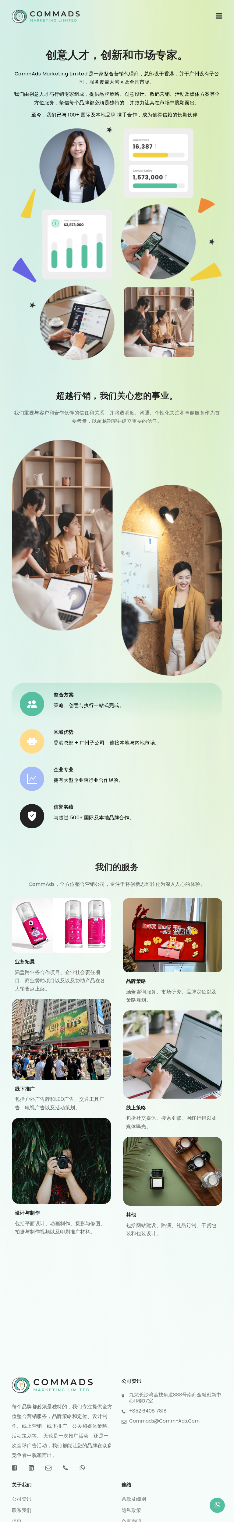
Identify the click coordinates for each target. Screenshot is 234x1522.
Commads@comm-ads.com (164, 1420)
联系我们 (21, 1510)
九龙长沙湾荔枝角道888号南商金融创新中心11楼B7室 (175, 1397)
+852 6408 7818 (148, 1410)
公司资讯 (21, 1499)
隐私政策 (131, 1510)
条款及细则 (134, 1499)
